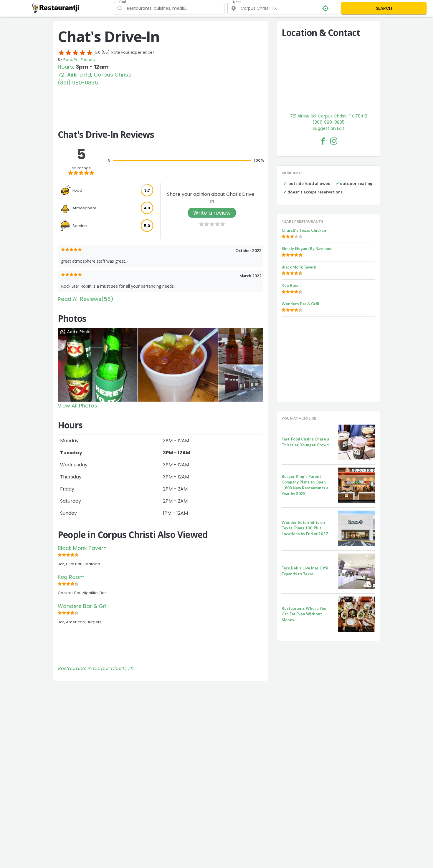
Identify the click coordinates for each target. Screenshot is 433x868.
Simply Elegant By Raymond (307, 248)
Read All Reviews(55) (85, 299)
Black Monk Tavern (82, 548)
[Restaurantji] (56, 8)
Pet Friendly (84, 59)
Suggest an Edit (328, 128)
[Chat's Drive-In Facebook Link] (323, 141)
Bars (67, 59)
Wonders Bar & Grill (83, 606)
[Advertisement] (160, 103)
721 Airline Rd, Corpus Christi (94, 74)
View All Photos (77, 405)
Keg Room (71, 577)
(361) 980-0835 (78, 82)
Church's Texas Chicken (304, 230)
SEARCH (384, 8)
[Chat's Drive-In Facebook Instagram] (333, 141)
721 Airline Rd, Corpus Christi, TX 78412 (328, 116)
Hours (65, 66)
